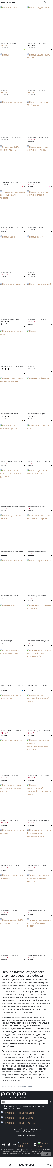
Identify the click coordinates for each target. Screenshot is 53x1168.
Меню (3, 1164)
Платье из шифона (8, 43)
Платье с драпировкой (37, 319)
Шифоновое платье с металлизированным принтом (9, 821)
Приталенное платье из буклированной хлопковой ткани (39, 865)
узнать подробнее (26, 1136)
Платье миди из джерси (38, 43)
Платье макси (7, 272)
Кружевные (12, 1086)
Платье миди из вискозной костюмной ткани (39, 731)
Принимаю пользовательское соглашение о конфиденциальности (24, 1107)
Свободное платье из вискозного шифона (36, 551)
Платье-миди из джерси (11, 319)
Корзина (50, 1165)
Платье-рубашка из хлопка (12, 551)
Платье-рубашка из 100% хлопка (11, 731)
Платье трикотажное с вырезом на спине (10, 414)
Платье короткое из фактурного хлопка (36, 182)
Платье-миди (6, 641)
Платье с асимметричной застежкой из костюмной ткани (39, 821)
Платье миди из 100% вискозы (36, 90)
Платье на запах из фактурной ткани (36, 227)
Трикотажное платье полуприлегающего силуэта (40, 910)
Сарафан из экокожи (9, 775)
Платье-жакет (34, 272)
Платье (4, 90)
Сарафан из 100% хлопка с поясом (11, 182)
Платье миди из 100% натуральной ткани (9, 955)
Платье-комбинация (36, 414)
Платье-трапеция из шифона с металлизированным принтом (40, 776)
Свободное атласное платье (39, 461)
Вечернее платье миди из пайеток (38, 641)
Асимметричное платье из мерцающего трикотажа (12, 227)
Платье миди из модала (11, 137)
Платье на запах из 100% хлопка (38, 137)
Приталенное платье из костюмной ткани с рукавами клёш (37, 686)
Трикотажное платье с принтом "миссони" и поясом (37, 955)
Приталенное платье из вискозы (10, 865)
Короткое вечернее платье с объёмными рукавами (12, 506)
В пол (4, 1086)
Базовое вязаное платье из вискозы (12, 686)
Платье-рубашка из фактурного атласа (36, 506)
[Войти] (10, 1164)
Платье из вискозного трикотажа (10, 910)
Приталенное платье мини (12, 366)
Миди (30, 1086)
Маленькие (22, 1086)
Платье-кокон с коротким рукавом (11, 461)
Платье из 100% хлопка (10, 596)
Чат (46, 1154)
